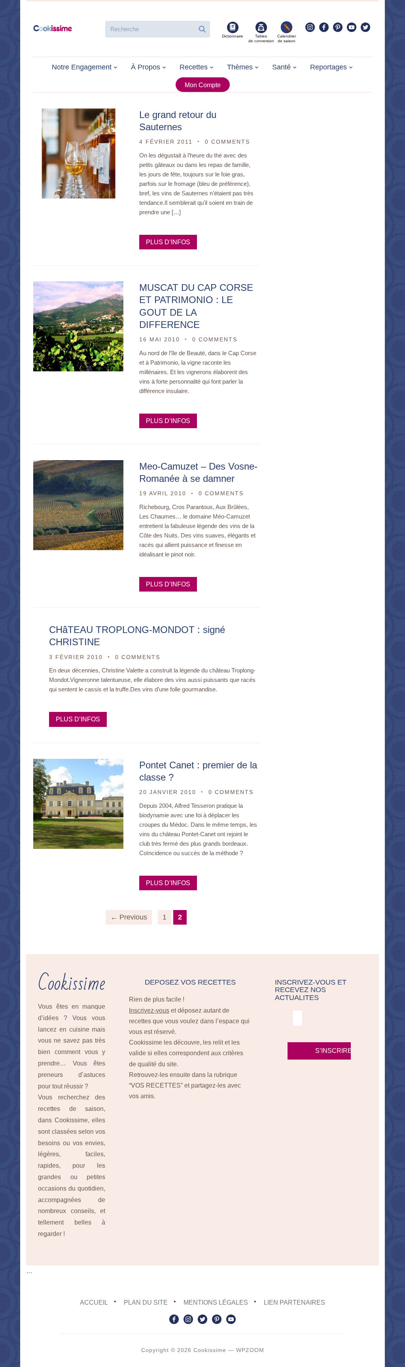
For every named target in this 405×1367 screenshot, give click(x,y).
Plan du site (146, 1302)
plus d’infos (168, 242)
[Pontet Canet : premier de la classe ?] (78, 764)
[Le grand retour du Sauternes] (78, 113)
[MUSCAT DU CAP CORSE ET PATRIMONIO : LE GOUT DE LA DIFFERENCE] (78, 286)
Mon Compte (203, 85)
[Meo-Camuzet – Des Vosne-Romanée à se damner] (78, 465)
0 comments (227, 142)
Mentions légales (216, 1302)
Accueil (94, 1302)
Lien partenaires (294, 1302)
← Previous (128, 917)
